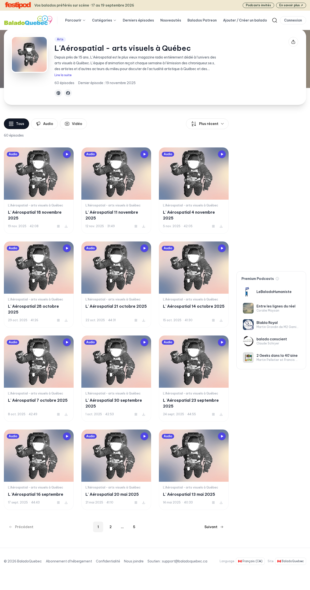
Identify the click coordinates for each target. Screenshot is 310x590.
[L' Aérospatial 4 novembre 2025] (194, 190)
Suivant (210, 527)
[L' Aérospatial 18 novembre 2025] (39, 190)
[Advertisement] (271, 190)
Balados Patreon (202, 20)
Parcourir (73, 20)
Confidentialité (108, 561)
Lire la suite (63, 75)
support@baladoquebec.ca (184, 561)
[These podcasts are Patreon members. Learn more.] (277, 279)
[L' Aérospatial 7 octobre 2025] (39, 378)
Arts (60, 39)
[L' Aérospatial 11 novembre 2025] (116, 190)
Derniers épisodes (138, 20)
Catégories (102, 20)
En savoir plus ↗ (291, 5)
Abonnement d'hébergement (69, 561)
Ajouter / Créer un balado (245, 20)
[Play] (67, 154)
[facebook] (68, 93)
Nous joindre (134, 561)
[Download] (66, 226)
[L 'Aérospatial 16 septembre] (39, 470)
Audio (48, 124)
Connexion (293, 20)
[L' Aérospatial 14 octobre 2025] (194, 284)
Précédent (24, 527)
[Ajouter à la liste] (58, 226)
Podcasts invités (258, 5)
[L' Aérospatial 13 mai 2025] (194, 470)
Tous (20, 124)
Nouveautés (170, 20)
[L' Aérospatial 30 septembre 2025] (116, 378)
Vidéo (77, 124)
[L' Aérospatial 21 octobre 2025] (116, 284)
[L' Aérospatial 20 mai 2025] (116, 470)
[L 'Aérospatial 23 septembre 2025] (194, 378)
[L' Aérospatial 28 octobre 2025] (39, 284)
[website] (58, 93)
